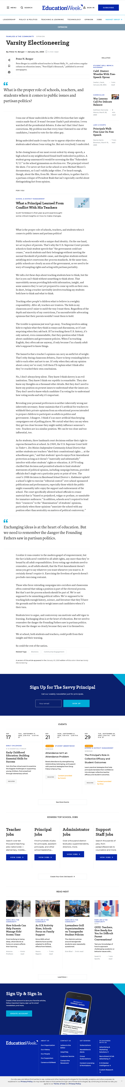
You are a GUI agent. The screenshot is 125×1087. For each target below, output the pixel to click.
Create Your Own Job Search (61, 877)
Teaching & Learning (52, 19)
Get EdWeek (85, 1041)
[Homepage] (62, 7)
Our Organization (48, 1045)
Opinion (89, 19)
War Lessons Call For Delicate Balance (102, 101)
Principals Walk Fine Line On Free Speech (103, 131)
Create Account (19, 1013)
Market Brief (113, 19)
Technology (74, 19)
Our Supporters (47, 1058)
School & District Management (30, 199)
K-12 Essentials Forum (16, 749)
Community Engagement (54, 652)
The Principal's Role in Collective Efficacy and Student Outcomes (97, 759)
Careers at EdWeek (48, 1062)
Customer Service (67, 1056)
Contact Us (65, 1041)
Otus (101, 784)
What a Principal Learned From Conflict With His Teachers (40, 205)
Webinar (49, 749)
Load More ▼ (62, 977)
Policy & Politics (28, 19)
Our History (45, 1049)
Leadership (9, 19)
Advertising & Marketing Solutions (104, 1049)
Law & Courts (99, 125)
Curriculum (98, 95)
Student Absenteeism (65, 746)
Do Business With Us (104, 1041)
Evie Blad (69, 951)
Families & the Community (20, 36)
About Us (45, 1041)
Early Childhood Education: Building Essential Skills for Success (17, 757)
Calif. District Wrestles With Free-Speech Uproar (104, 74)
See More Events (62, 802)
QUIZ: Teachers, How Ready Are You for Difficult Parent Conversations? (103, 933)
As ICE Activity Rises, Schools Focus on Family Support (45, 930)
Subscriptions (85, 1045)
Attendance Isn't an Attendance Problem (57, 755)
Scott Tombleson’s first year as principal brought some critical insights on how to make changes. (39, 214)
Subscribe (108, 8)
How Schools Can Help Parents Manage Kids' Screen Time (16, 930)
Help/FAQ (64, 1052)
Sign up (76, 703)
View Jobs (16, 857)
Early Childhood (14, 746)
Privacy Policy (26, 1081)
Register (11, 781)
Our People (45, 1054)
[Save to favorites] (9, 66)
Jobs (99, 19)
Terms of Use (59, 1084)
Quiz (96, 923)
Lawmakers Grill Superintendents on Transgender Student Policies (74, 930)
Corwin (63, 778)
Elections (34, 652)
